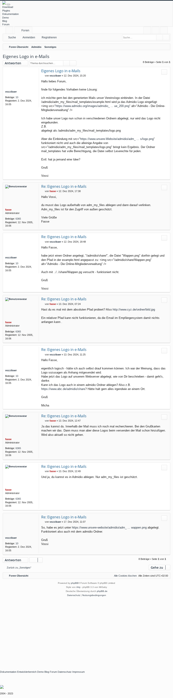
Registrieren (49, 37)
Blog (4, 21)
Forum (5, 24)
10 (17, 97)
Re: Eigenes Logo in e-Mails (63, 186)
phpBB (74, 583)
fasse (8, 209)
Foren (25, 30)
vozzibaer (11, 91)
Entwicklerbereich (26, 671)
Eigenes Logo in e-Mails (26, 56)
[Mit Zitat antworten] (164, 72)
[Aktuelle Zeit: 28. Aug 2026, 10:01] (165, 46)
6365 (18, 218)
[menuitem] (147, 30)
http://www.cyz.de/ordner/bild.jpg (134, 309)
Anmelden (29, 37)
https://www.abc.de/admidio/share (63, 389)
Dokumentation (10, 14)
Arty (78, 587)
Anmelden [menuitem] (156, 31)
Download (7, 7)
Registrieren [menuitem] (164, 31)
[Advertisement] (86, 631)
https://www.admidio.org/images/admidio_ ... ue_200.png (92, 106)
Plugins (6, 10)
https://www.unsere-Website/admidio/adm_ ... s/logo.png (117, 139)
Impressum (78, 671)
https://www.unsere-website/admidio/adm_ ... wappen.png (109, 527)
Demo (5, 17)
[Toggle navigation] (8, 4)
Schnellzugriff (10, 31)
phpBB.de (102, 591)
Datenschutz (65, 671)
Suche (12, 37)
